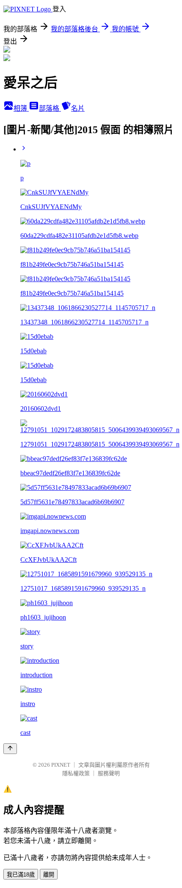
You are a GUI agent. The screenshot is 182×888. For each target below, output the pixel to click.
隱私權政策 (76, 773)
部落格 (50, 108)
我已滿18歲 (21, 874)
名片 (78, 108)
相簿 (21, 108)
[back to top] (10, 748)
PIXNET (60, 765)
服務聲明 (109, 773)
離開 (48, 874)
